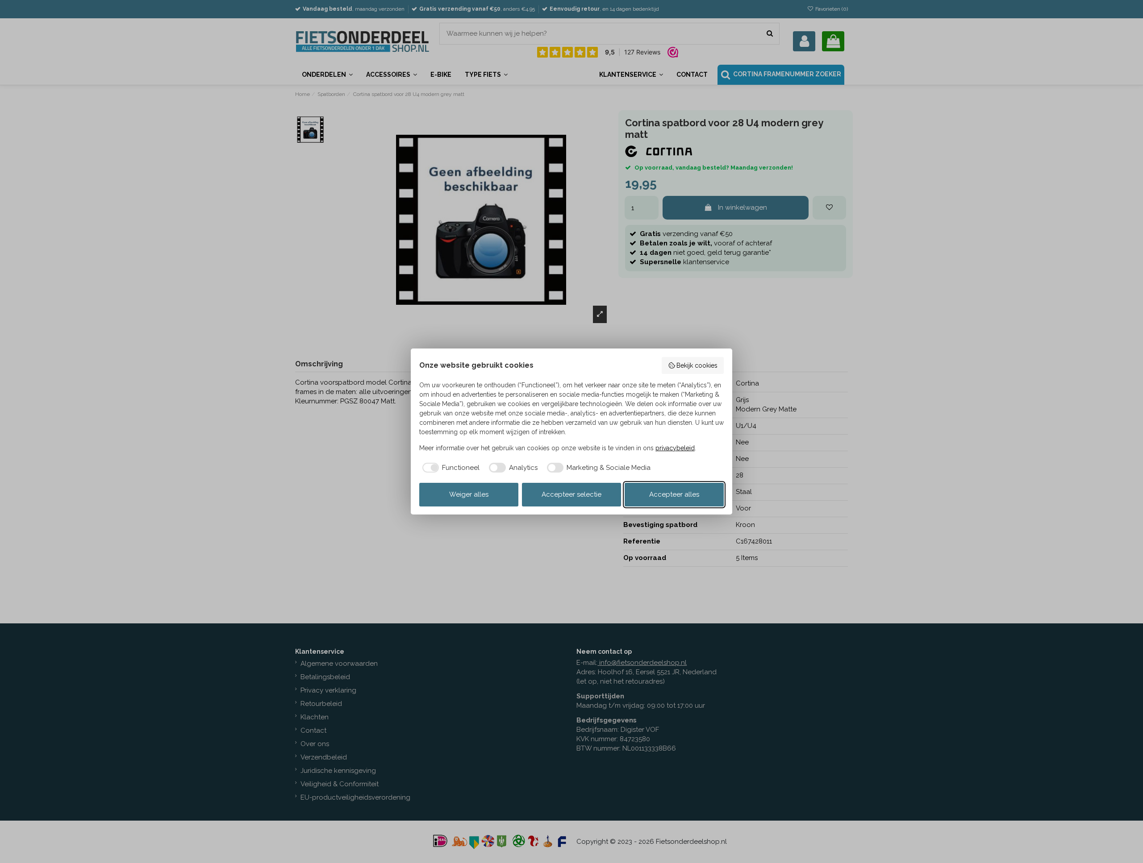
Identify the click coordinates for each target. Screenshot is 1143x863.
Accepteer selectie (571, 494)
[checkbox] (449, 468)
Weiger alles (468, 494)
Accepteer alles (674, 494)
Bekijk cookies (697, 365)
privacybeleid (675, 448)
